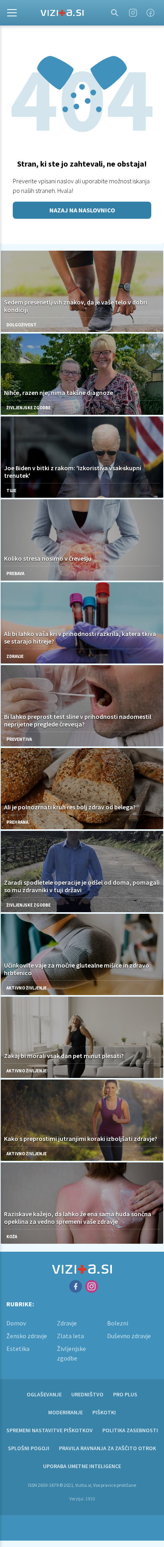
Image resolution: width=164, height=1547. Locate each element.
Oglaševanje (44, 1394)
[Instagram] (133, 13)
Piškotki (104, 1412)
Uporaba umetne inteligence (82, 1466)
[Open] (12, 13)
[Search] (114, 13)
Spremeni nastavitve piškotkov (49, 1430)
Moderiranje (65, 1412)
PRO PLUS (125, 1394)
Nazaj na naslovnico (82, 210)
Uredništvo (87, 1394)
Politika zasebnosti (130, 1430)
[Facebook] (150, 13)
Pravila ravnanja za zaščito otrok (107, 1448)
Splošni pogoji (28, 1448)
